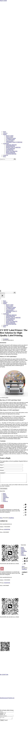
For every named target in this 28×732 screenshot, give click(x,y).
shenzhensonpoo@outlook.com (7, 697)
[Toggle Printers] (25, 303)
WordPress (11, 517)
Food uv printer (9, 137)
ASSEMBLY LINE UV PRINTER (14, 142)
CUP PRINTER (9, 150)
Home (4, 131)
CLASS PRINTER (10, 148)
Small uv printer (9, 135)
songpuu (6, 339)
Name (2, 465)
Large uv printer (9, 140)
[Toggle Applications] (25, 313)
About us (5, 133)
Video (4, 498)
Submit (2, 720)
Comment (2, 472)
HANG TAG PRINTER (11, 151)
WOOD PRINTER (10, 146)
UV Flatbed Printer (10, 139)
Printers (4, 494)
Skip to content (3, 0)
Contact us (5, 155)
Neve (1, 517)
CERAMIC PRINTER (11, 144)
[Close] (2, 296)
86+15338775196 (4, 674)
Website (2, 470)
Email (2, 467)
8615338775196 (7, 529)
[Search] (15, 159)
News (4, 156)
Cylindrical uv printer (11, 138)
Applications (6, 497)
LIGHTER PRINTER (11, 153)
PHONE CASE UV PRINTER (13, 147)
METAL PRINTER (10, 152)
